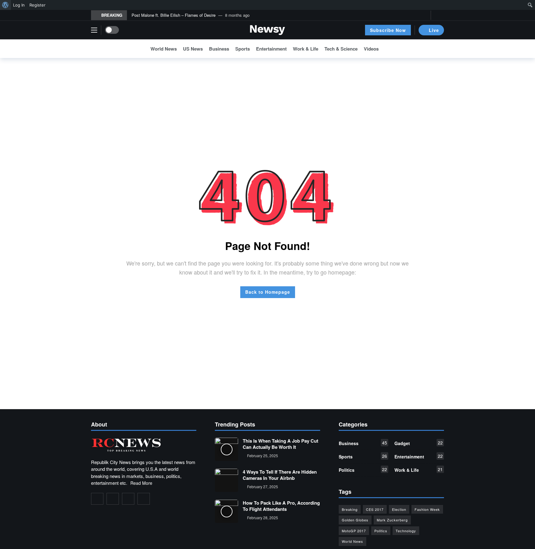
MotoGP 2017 (354, 530)
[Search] (439, 48)
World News (352, 541)
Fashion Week (427, 509)
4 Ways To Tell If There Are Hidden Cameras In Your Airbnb (280, 474)
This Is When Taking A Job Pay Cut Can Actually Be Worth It (280, 443)
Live (434, 30)
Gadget (418, 443)
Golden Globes (355, 519)
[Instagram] (128, 499)
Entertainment (418, 456)
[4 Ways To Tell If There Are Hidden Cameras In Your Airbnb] (226, 480)
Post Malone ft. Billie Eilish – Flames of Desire (173, 15)
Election (399, 509)
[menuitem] (5, 5)
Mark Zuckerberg (392, 519)
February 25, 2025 (262, 455)
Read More (141, 483)
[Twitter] (415, 15)
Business (363, 443)
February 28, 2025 (262, 517)
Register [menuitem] (37, 4)
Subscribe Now (388, 30)
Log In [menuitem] (19, 4)
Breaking (350, 509)
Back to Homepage (267, 292)
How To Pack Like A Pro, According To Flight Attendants (281, 505)
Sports (363, 456)
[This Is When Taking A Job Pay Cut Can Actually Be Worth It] (226, 449)
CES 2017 (375, 509)
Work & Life (418, 469)
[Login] (439, 15)
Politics (363, 469)
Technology (406, 530)
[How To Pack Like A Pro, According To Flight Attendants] (226, 511)
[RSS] (143, 499)
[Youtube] (424, 15)
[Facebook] (405, 15)
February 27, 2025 (262, 486)
